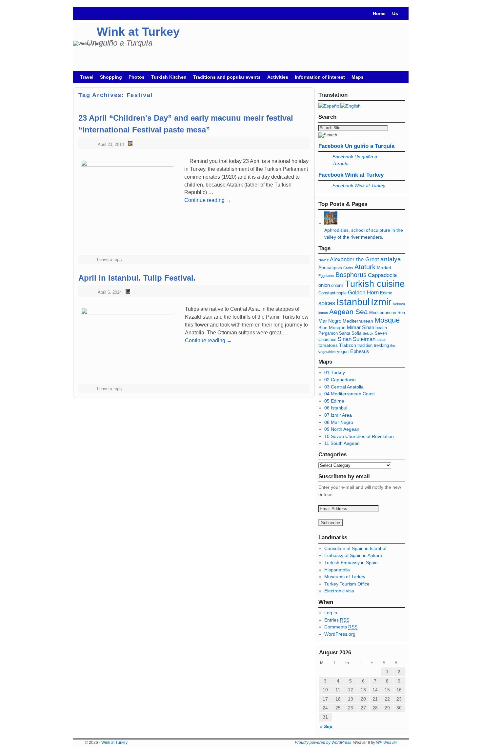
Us (395, 13)
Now (322, 260)
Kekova (399, 304)
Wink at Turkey (138, 31)
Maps (357, 77)
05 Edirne (334, 401)
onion (324, 285)
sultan (381, 340)
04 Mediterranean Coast (349, 393)
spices (326, 303)
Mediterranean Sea (387, 312)
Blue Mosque (332, 327)
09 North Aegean (341, 429)
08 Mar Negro (338, 422)
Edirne (386, 293)
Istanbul (353, 302)
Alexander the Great (354, 259)
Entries (336, 620)
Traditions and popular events (227, 77)
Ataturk (364, 266)
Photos (137, 77)
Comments (340, 626)
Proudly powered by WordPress (323, 742)
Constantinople (332, 293)
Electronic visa (339, 590)
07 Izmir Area (338, 415)
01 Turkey (334, 372)
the (392, 345)
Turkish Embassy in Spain (351, 562)
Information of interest (320, 77)
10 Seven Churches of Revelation (359, 436)
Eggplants (326, 276)
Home (379, 13)
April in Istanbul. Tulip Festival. (137, 277)
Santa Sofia (350, 333)
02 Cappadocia (340, 379)
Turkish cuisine (375, 284)
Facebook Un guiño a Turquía (356, 146)
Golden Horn (363, 292)
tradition (364, 345)
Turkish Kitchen (169, 77)
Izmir (381, 301)
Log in (330, 612)
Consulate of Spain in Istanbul (355, 548)
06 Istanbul (335, 407)
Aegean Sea (348, 311)
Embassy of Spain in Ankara (353, 555)
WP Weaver (386, 742)
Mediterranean (358, 321)
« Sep (326, 726)
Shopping (111, 77)
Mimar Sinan (360, 327)
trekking (381, 345)
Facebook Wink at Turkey (351, 175)
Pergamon (328, 333)
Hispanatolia (337, 569)
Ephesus (359, 351)
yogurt (343, 351)
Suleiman (364, 339)
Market (384, 267)
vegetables (327, 352)
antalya (390, 259)
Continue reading (207, 200)
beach (381, 328)
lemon (323, 313)
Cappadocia (382, 275)
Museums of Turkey (344, 576)
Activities (277, 77)
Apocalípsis (330, 267)
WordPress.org (339, 634)
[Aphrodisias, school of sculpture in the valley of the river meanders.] (330, 223)
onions (337, 285)
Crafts (348, 268)
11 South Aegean (342, 443)
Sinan (344, 339)
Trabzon (348, 345)
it (328, 260)
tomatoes (328, 345)
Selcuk (368, 333)
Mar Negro (329, 321)
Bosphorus (351, 274)
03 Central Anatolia (344, 386)
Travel (86, 77)
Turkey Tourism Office (347, 583)
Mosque (387, 320)
